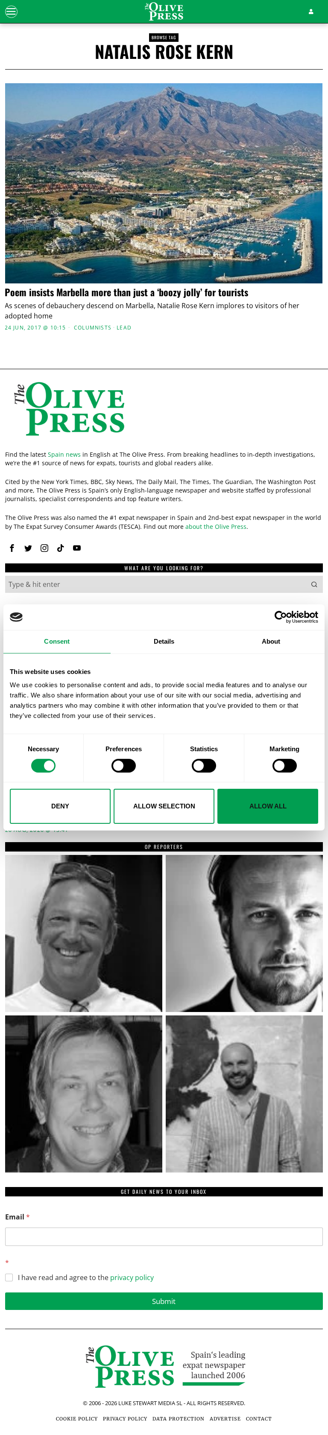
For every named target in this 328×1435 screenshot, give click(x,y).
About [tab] (271, 641)
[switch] (123, 766)
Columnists (92, 327)
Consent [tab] (57, 641)
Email (17, 1217)
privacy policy (132, 1277)
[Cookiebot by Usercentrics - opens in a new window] (280, 617)
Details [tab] (164, 641)
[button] (314, 584)
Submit (164, 1301)
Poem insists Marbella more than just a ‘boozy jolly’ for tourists (126, 292)
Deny (60, 806)
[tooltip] (12, 548)
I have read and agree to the (86, 1277)
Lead (124, 327)
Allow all (268, 806)
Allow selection (164, 806)
